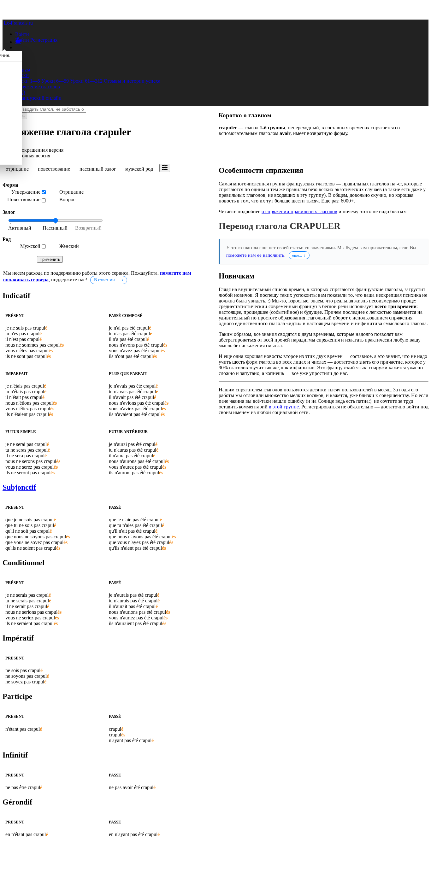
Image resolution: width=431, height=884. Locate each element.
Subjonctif (19, 487)
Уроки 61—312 (86, 81)
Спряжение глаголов (37, 86)
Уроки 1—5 (27, 81)
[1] (55, 228)
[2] (86, 228)
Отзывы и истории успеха (132, 81)
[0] (23, 228)
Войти (22, 40)
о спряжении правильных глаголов (299, 211)
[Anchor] (31, 295)
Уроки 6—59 (55, 81)
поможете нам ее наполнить (255, 255)
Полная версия (34, 155)
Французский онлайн (38, 98)
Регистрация (43, 40)
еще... (297, 255)
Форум (22, 69)
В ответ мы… (107, 280)
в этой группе (284, 406)
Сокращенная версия (40, 150)
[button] (22, 34)
